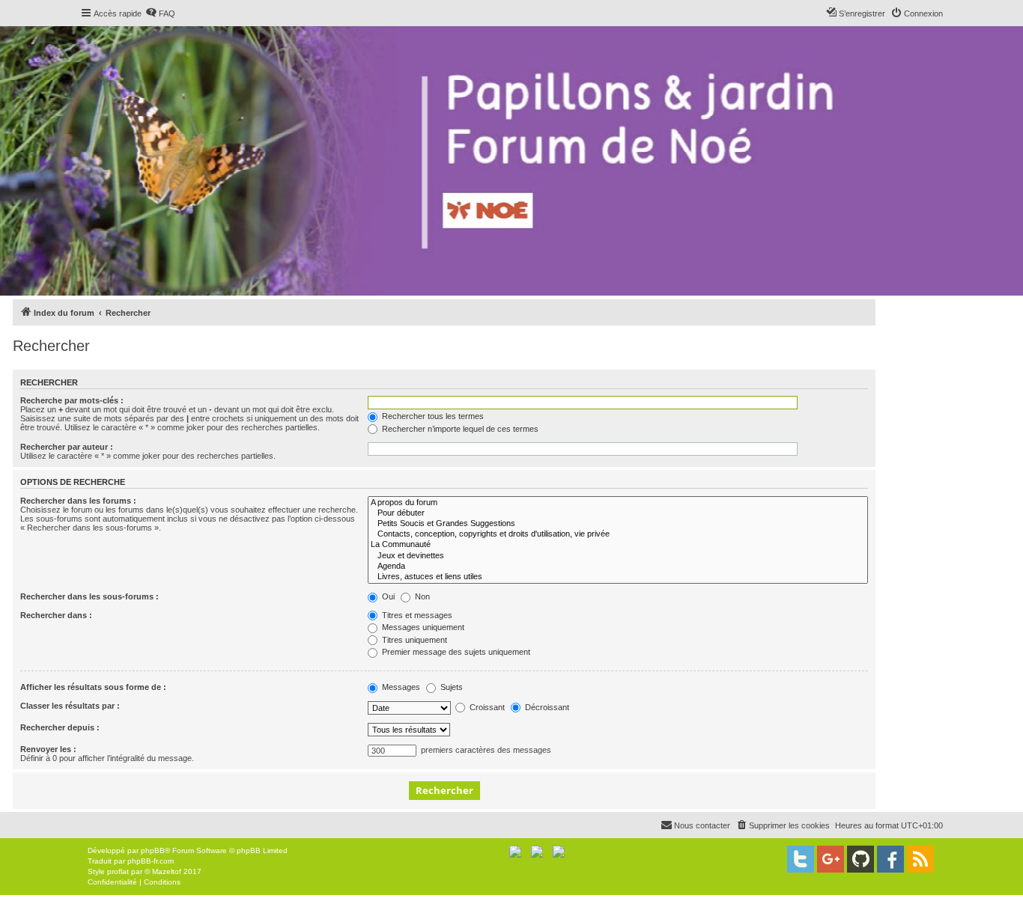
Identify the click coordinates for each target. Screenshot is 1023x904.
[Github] (860, 859)
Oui (387, 596)
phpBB (153, 850)
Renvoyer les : (48, 749)
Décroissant (546, 707)
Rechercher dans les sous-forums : (89, 596)
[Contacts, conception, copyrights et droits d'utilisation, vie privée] (617, 534)
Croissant (486, 707)
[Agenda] (617, 566)
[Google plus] (830, 859)
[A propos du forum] (617, 503)
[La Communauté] (617, 545)
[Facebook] (890, 859)
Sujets (450, 686)
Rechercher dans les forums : (78, 500)
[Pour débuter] (617, 513)
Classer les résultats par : (70, 705)
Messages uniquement (422, 627)
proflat (118, 871)
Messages (400, 686)
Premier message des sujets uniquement (455, 651)
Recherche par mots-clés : (72, 400)
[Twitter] (800, 859)
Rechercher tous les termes (432, 416)
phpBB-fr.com (150, 861)
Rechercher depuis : (60, 727)
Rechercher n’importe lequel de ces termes (459, 428)
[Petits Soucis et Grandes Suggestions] (617, 524)
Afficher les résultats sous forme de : (93, 686)
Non (421, 596)
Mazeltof (166, 871)
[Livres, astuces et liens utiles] (617, 577)
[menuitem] (160, 13)
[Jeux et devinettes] (617, 556)
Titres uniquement (413, 639)
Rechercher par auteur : (66, 446)
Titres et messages (416, 615)
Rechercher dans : (56, 615)
